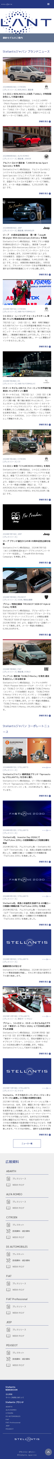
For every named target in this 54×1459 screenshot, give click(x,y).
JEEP (8, 1426)
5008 (20, 599)
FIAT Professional (13, 1422)
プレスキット (18, 1224)
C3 (19, 461)
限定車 (30, 89)
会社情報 (9, 1394)
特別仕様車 (27, 599)
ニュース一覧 (27, 1143)
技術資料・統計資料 (21, 1231)
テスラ (20, 1090)
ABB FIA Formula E (26, 311)
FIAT (7, 1419)
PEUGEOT (10, 1429)
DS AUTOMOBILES (13, 1416)
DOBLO (27, 671)
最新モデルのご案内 (13, 37)
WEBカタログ (18, 1185)
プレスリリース (19, 1178)
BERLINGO (22, 89)
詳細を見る (43, 122)
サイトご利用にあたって (15, 1397)
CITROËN (9, 1413)
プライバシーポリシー (27, 1452)
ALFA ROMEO (11, 1410)
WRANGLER (29, 230)
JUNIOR (27, 158)
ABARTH (9, 1406)
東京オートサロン (25, 1019)
